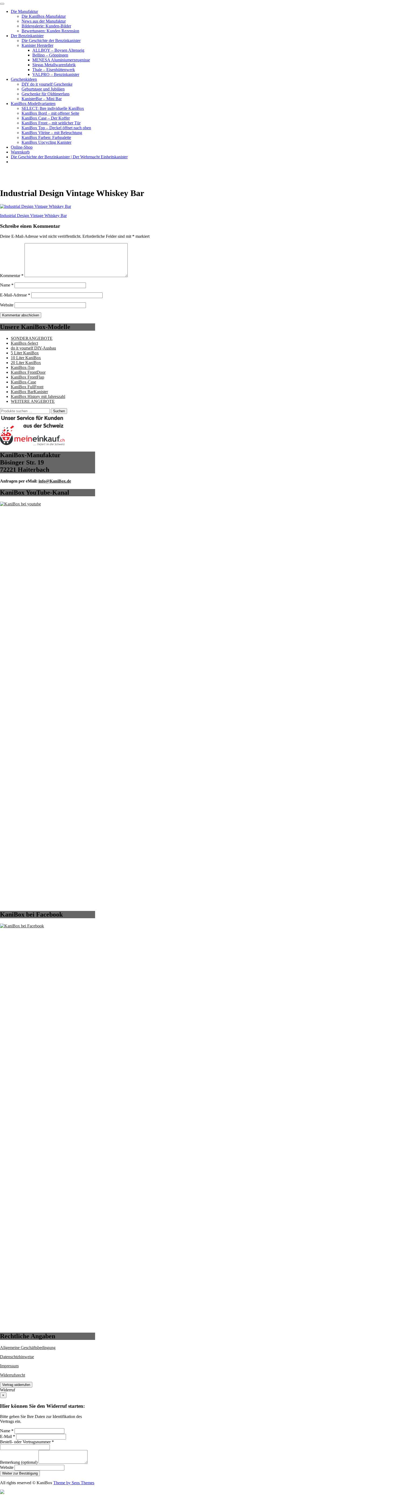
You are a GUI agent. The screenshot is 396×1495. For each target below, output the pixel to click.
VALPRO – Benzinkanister (55, 74)
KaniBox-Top (22, 367)
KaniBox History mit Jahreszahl (38, 396)
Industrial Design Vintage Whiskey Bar (33, 215)
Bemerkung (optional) (18, 1462)
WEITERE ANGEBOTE (33, 401)
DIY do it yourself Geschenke (47, 84)
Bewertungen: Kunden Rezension (50, 31)
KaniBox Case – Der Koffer (46, 118)
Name (6, 285)
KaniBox (8, 171)
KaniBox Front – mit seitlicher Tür (51, 123)
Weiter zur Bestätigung (20, 1473)
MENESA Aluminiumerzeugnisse (61, 60)
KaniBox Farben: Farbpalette (46, 137)
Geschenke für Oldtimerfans (46, 94)
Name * (6, 1430)
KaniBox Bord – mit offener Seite (50, 113)
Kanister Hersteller (37, 45)
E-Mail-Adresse (15, 295)
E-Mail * (7, 1436)
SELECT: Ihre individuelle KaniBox (53, 108)
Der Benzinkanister (27, 35)
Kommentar (11, 275)
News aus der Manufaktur (44, 21)
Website (6, 305)
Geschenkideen (24, 79)
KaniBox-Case (23, 382)
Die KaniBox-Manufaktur (44, 16)
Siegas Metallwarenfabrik (54, 64)
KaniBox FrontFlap (27, 377)
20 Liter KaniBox (26, 362)
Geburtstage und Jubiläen (43, 89)
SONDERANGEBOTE (32, 338)
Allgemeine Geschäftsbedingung (27, 1347)
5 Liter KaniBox (25, 353)
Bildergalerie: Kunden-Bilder (46, 26)
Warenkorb (20, 152)
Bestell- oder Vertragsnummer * (27, 1442)
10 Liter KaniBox (26, 357)
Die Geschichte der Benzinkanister (51, 40)
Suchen (59, 411)
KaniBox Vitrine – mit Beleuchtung (52, 132)
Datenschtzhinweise (17, 1356)
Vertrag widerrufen (16, 1385)
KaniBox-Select (24, 343)
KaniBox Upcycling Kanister (46, 142)
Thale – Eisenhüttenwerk (53, 69)
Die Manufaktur (24, 11)
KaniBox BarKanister (29, 391)
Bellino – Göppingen (50, 55)
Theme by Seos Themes (73, 1482)
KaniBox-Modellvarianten (33, 103)
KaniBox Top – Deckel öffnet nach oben (56, 127)
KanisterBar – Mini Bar (42, 98)
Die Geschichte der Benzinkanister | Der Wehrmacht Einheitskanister (69, 157)
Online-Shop (22, 147)
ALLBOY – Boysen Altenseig (58, 50)
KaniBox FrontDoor (28, 372)
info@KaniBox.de (55, 481)
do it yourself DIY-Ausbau (33, 348)
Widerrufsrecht (12, 1375)
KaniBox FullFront (27, 387)
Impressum (9, 1366)
